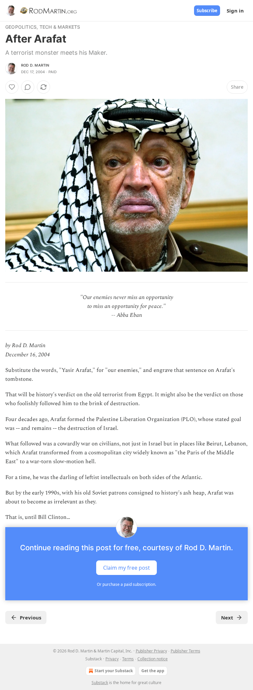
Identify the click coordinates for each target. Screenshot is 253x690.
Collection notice (152, 659)
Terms (128, 659)
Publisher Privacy (151, 651)
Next (227, 617)
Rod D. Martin (35, 65)
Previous (30, 617)
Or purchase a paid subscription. (126, 584)
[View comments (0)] (27, 87)
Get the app (152, 671)
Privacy (112, 659)
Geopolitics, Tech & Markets (42, 27)
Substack (100, 682)
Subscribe (207, 11)
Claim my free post (126, 567)
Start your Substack (114, 671)
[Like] (11, 87)
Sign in (235, 10)
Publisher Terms (185, 651)
